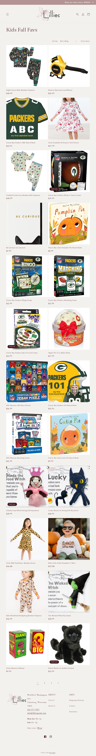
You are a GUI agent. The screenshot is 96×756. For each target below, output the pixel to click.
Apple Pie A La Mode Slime (59, 353)
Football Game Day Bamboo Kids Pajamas (23, 195)
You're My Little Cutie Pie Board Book (63, 458)
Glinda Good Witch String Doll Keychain (22, 510)
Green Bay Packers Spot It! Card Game (22, 353)
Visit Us (51, 700)
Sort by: (55, 41)
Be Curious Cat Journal (15, 248)
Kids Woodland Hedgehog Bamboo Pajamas (24, 616)
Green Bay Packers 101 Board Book (62, 405)
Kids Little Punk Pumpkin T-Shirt (62, 563)
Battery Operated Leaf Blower (60, 90)
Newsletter (73, 712)
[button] (7, 14)
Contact (72, 706)
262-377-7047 (33, 709)
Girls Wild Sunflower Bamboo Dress (21, 563)
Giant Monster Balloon (15, 668)
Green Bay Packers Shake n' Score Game (64, 195)
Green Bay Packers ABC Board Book (20, 143)
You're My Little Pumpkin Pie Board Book (65, 248)
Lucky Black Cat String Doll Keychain (63, 510)
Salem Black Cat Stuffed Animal (61, 668)
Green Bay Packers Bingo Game (19, 300)
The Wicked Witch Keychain (59, 616)
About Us (51, 706)
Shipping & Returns (76, 700)
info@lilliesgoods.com (36, 713)
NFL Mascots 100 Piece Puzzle (18, 405)
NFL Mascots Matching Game (18, 458)
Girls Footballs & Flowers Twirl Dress (63, 143)
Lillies (47, 753)
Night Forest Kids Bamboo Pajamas (20, 90)
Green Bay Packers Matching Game (62, 300)
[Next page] (58, 683)
